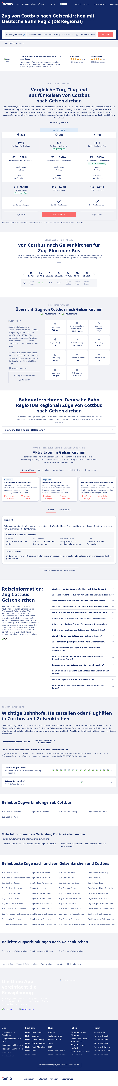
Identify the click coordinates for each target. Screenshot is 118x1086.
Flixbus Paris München (35, 1047)
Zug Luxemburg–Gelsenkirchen (101, 924)
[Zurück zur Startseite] (9, 4)
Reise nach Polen (101, 1043)
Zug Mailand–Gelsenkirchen (14, 908)
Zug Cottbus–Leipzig (68, 811)
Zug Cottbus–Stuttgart (40, 877)
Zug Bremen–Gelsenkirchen (71, 919)
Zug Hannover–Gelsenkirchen (72, 914)
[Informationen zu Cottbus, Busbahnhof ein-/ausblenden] (112, 782)
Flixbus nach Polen (33, 1032)
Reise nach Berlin (101, 1036)
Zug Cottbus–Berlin (10, 817)
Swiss (50, 1043)
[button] (54, 34)
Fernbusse (30, 1028)
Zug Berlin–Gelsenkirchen (70, 898)
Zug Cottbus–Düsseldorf (12, 883)
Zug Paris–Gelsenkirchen (13, 903)
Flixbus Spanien (32, 1036)
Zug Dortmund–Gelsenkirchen (72, 924)
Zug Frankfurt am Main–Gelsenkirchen (76, 903)
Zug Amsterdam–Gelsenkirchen (15, 914)
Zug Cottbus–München (40, 872)
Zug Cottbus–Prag (95, 883)
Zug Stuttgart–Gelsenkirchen (100, 903)
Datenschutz (67, 1079)
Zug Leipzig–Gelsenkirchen (13, 919)
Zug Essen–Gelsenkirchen (41, 951)
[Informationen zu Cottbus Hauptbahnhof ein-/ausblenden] (112, 770)
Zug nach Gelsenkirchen (27, 964)
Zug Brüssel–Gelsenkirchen (99, 914)
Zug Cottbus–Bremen (39, 811)
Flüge (33, 4)
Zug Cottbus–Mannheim (41, 893)
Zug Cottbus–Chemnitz (98, 811)
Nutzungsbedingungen (48, 1079)
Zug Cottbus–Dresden (11, 811)
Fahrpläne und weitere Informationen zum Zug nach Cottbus (29, 843)
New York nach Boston (12, 1049)
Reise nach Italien (102, 1047)
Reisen (97, 1028)
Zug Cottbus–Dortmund (69, 893)
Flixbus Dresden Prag (34, 1039)
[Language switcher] (65, 4)
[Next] (94, 274)
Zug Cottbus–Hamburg (98, 872)
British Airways (55, 1039)
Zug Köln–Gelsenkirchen (41, 908)
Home (4, 964)
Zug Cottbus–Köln (67, 877)
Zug (17, 4)
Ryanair (51, 1032)
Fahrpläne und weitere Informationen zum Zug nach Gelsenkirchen (83, 845)
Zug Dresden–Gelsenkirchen (42, 919)
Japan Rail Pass (100, 1032)
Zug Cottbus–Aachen (11, 898)
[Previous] (24, 274)
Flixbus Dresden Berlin (35, 1043)
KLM (50, 1047)
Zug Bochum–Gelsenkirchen (71, 951)
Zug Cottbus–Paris (67, 872)
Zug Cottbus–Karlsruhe (98, 893)
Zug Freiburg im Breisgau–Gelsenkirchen (48, 924)
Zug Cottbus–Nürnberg (69, 883)
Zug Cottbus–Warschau (40, 898)
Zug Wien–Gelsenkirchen (70, 908)
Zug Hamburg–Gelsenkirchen (43, 903)
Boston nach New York (12, 1045)
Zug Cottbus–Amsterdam (41, 883)
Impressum (29, 1079)
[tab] (28, 470)
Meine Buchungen (82, 4)
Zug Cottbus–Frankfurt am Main (16, 877)
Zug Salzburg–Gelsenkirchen (14, 924)
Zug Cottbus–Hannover (12, 888)
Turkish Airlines (55, 1036)
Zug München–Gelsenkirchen (100, 898)
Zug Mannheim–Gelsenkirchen (101, 919)
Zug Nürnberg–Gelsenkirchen (43, 914)
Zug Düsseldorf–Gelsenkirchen (101, 908)
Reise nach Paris (101, 1039)
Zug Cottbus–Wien (96, 877)
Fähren (41, 4)
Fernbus (25, 4)
